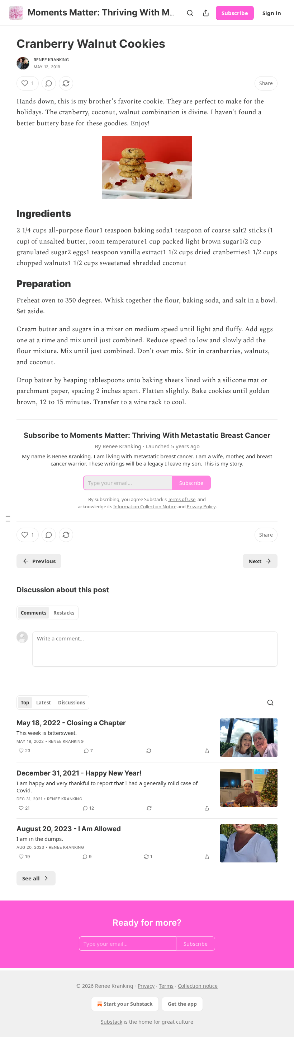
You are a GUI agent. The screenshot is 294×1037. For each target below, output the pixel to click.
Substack (111, 1021)
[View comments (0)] (49, 83)
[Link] (6, 214)
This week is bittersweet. (46, 732)
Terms (166, 985)
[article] (147, 738)
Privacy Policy (201, 506)
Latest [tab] (43, 702)
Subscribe (235, 13)
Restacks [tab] (63, 613)
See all (31, 878)
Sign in (271, 13)
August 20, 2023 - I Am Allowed (68, 829)
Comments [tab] (33, 613)
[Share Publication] (206, 13)
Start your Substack (128, 1003)
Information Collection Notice (144, 506)
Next (255, 561)
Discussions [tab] (71, 702)
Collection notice (198, 985)
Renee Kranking (51, 59)
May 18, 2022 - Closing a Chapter (71, 723)
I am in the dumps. (39, 838)
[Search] (190, 13)
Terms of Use (181, 499)
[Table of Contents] (8, 518)
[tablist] (47, 613)
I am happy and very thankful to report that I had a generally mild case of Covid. (107, 786)
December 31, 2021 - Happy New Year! (79, 773)
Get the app (182, 1003)
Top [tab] (25, 702)
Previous (44, 561)
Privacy (146, 985)
